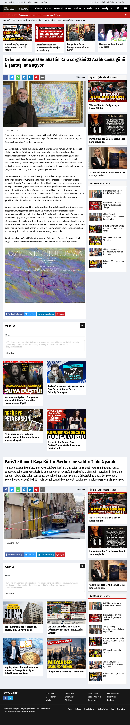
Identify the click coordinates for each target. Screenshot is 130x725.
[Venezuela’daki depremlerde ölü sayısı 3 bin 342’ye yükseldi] (23, 613)
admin (84, 77)
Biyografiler (69, 697)
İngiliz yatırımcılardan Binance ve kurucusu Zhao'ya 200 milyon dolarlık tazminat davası (21, 670)
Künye (70, 709)
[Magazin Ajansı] (16, 8)
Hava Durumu (93, 694)
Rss (112, 709)
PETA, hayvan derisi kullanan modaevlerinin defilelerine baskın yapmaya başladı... (22, 437)
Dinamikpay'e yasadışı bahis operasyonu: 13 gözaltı (40, 15)
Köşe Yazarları (51, 697)
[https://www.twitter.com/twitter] (10, 698)
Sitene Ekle (121, 709)
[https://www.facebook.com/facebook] (5, 698)
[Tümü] (111, 8)
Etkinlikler (68, 700)
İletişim (78, 709)
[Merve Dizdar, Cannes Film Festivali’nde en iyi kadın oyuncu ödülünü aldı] (66, 424)
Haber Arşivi (111, 697)
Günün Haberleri (113, 694)
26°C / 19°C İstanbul (97, 2)
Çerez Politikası (89, 709)
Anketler (49, 700)
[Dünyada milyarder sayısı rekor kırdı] (66, 653)
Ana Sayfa (7, 20)
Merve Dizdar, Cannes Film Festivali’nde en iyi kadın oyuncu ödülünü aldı (64, 445)
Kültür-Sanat (17, 20)
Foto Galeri (50, 694)
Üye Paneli (44, 2)
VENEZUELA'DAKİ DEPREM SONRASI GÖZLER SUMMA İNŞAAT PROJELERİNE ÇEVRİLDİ (66, 629)
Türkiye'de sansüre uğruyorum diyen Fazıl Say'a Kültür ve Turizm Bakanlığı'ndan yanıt (66, 389)
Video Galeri (69, 694)
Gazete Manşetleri (94, 697)
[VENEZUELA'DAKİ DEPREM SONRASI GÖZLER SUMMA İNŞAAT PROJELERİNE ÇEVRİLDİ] (66, 612)
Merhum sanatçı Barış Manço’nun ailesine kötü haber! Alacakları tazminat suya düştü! (21, 400)
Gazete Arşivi (93, 700)
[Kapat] (126, 14)
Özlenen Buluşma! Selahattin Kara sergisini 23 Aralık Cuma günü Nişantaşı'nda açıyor (54, 20)
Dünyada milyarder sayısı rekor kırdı (66, 671)
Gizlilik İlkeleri (103, 709)
